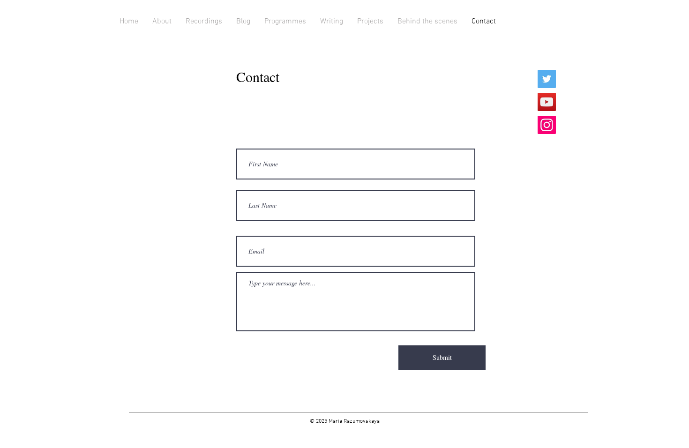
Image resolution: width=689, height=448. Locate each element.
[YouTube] (547, 102)
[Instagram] (547, 125)
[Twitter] (547, 79)
